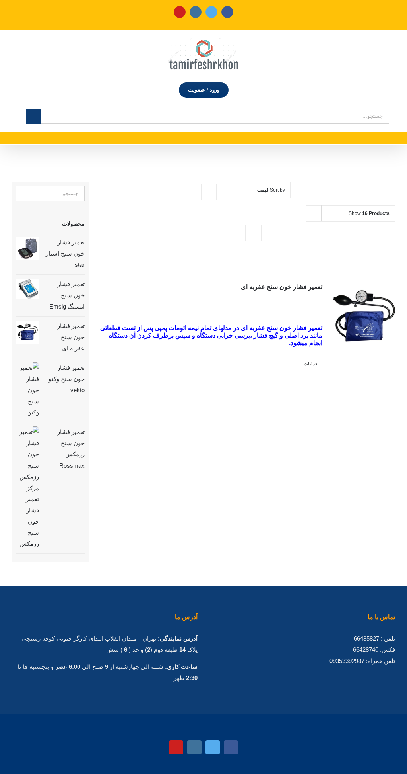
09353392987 (346, 660)
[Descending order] (209, 192)
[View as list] (253, 233)
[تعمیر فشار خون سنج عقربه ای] (364, 327)
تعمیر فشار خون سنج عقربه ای (281, 286)
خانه (240, 153)
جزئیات (311, 363)
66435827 (366, 638)
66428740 (365, 649)
